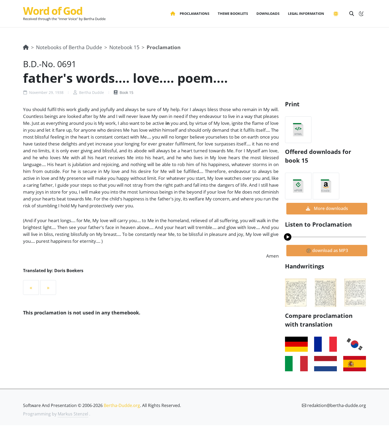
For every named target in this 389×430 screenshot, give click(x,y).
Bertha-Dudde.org (122, 405)
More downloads (330, 208)
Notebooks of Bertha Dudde (69, 47)
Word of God (52, 10)
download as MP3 (329, 250)
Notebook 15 (124, 47)
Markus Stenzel (73, 414)
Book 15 (126, 92)
